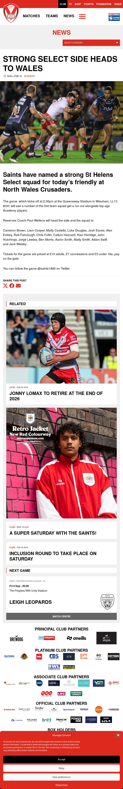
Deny (61, 768)
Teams (52, 15)
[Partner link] (16, 638)
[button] (118, 735)
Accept (61, 759)
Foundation (103, 4)
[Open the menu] (82, 17)
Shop (78, 4)
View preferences (61, 777)
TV (70, 4)
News (69, 15)
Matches (31, 15)
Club (63, 4)
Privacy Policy (61, 784)
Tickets (88, 4)
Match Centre (61, 616)
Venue (118, 4)
